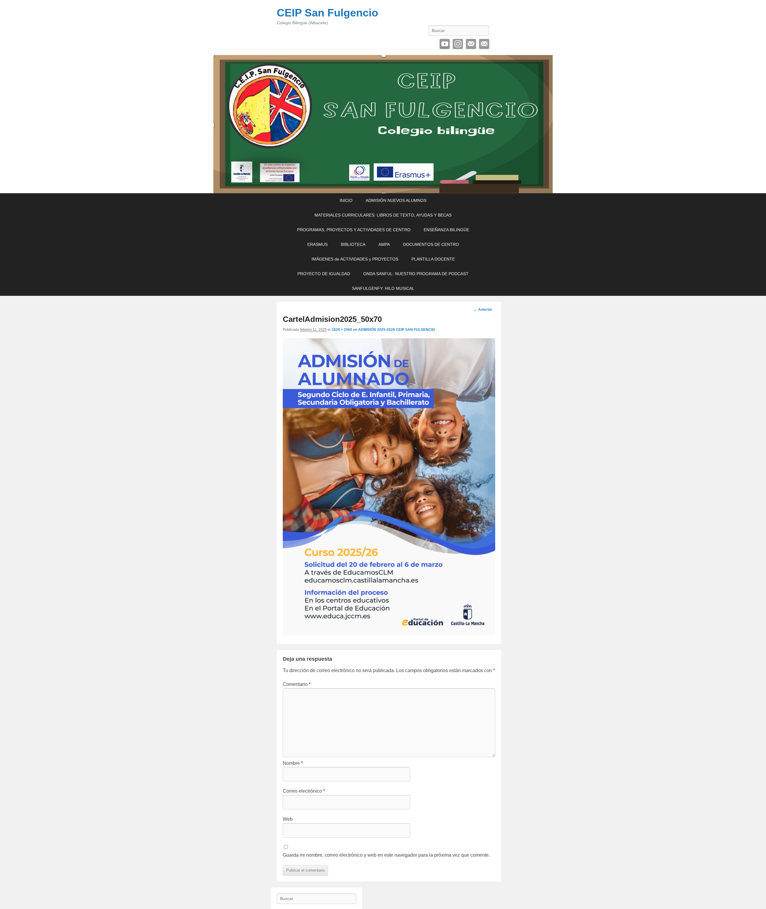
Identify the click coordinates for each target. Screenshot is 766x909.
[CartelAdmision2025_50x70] (389, 634)
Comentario (297, 684)
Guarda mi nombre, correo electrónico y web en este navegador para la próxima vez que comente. (386, 855)
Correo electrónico (471, 44)
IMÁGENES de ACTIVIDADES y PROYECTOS (354, 259)
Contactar (484, 44)
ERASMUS (317, 244)
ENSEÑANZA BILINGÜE (446, 229)
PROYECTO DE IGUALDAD (323, 273)
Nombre (293, 763)
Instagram (458, 44)
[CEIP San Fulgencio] (383, 124)
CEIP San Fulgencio (327, 13)
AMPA (384, 244)
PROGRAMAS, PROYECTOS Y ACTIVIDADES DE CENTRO (354, 229)
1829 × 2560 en (345, 330)
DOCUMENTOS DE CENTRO (431, 244)
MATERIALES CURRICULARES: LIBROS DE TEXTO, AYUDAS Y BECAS (383, 215)
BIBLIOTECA (353, 244)
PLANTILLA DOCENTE (433, 259)
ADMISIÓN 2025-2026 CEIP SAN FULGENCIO (396, 330)
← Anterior (483, 309)
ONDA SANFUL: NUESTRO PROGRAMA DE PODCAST (416, 273)
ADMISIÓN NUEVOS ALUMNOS (396, 200)
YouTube (445, 44)
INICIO (346, 200)
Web (288, 819)
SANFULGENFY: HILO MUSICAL (383, 288)
